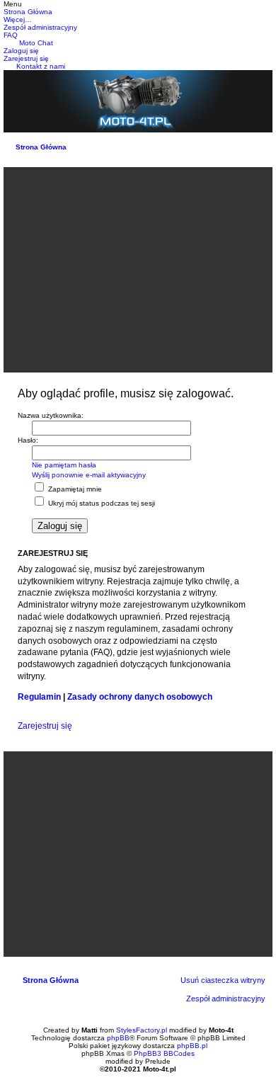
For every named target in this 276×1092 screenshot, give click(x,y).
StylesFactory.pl (141, 1030)
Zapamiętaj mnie (74, 489)
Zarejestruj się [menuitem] (26, 58)
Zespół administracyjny (40, 27)
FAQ (11, 35)
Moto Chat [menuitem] (36, 43)
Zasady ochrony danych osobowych (139, 697)
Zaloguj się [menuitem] (21, 51)
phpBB (118, 1038)
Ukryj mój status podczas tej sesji (100, 503)
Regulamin (39, 697)
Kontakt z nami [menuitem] (40, 66)
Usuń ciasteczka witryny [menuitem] (222, 980)
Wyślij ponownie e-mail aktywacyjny (89, 475)
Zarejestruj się (45, 726)
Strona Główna (41, 147)
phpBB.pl (192, 1046)
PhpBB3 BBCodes (164, 1053)
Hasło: (28, 440)
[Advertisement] (138, 270)
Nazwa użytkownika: (51, 415)
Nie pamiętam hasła (64, 465)
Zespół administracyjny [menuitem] (225, 998)
